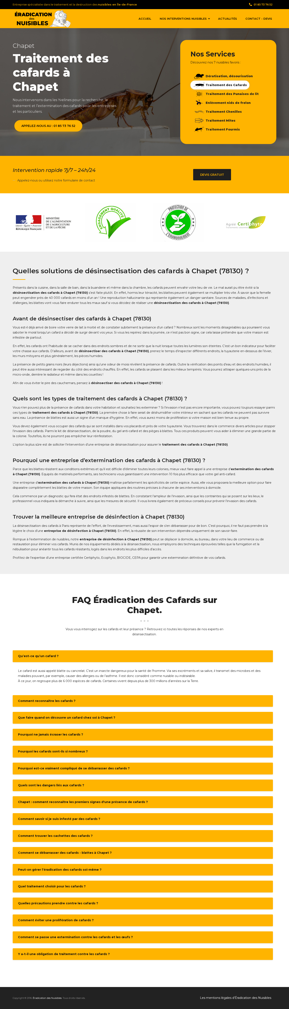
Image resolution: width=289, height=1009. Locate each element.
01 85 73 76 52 (263, 4)
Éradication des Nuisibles (47, 998)
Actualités (227, 18)
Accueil (145, 18)
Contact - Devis (258, 18)
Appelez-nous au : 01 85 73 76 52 (48, 126)
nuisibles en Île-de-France (117, 4)
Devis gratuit (212, 175)
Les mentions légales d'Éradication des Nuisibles (235, 998)
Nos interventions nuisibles (183, 18)
